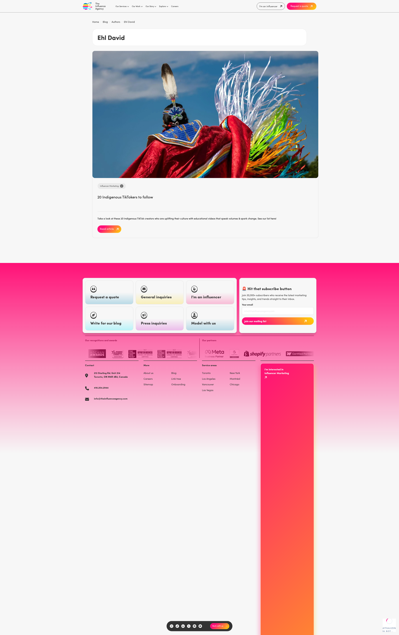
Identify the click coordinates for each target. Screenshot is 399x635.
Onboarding (178, 384)
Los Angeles (208, 378)
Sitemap (148, 384)
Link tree (176, 378)
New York (235, 373)
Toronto (206, 373)
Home (95, 21)
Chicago (234, 384)
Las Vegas (207, 390)
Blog (105, 21)
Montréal (235, 378)
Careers (174, 6)
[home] (94, 6)
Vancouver (208, 384)
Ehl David (129, 21)
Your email (247, 304)
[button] (121, 6)
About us (148, 373)
